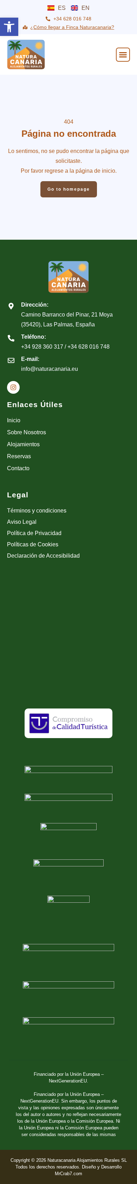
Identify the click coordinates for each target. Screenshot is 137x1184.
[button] (9, 27)
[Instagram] (13, 387)
